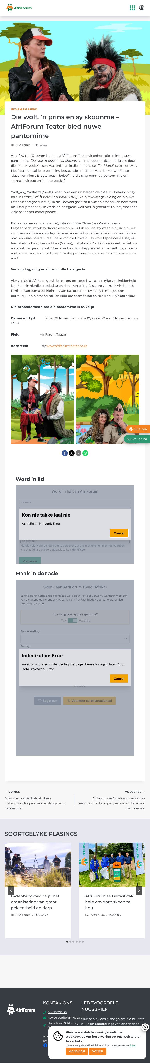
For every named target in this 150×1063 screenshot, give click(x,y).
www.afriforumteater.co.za (66, 346)
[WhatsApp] (85, 453)
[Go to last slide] (11, 890)
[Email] (78, 453)
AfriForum (24, 144)
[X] (72, 453)
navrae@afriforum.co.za (64, 1017)
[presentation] (38, 865)
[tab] (67, 942)
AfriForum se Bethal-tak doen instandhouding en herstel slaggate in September (35, 800)
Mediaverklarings (24, 109)
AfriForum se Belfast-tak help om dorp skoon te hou (109, 902)
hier (133, 1045)
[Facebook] (65, 453)
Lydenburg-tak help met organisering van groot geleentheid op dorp (35, 902)
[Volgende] (139, 890)
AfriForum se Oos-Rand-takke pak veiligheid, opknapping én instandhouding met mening (111, 800)
